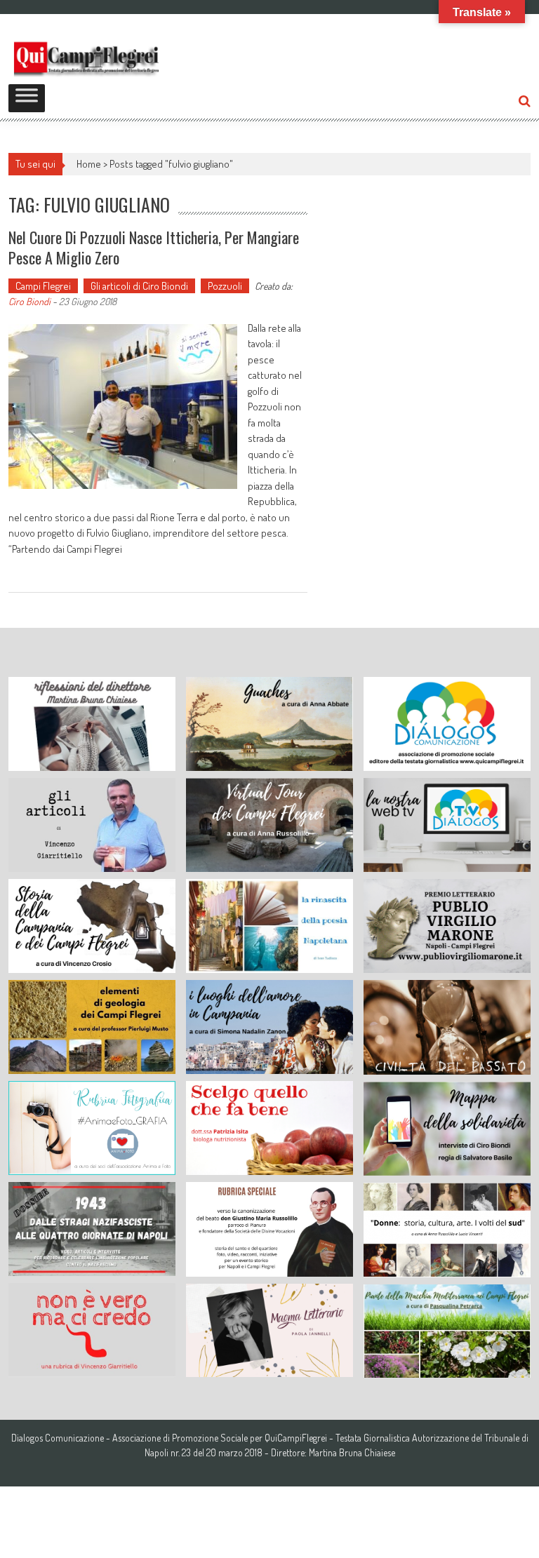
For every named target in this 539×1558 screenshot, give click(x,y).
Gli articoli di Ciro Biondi (139, 286)
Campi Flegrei (43, 286)
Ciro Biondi (29, 301)
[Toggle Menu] (26, 98)
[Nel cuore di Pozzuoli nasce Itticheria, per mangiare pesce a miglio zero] (122, 406)
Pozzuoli (225, 286)
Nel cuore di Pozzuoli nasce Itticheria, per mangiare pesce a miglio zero (153, 247)
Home (88, 163)
